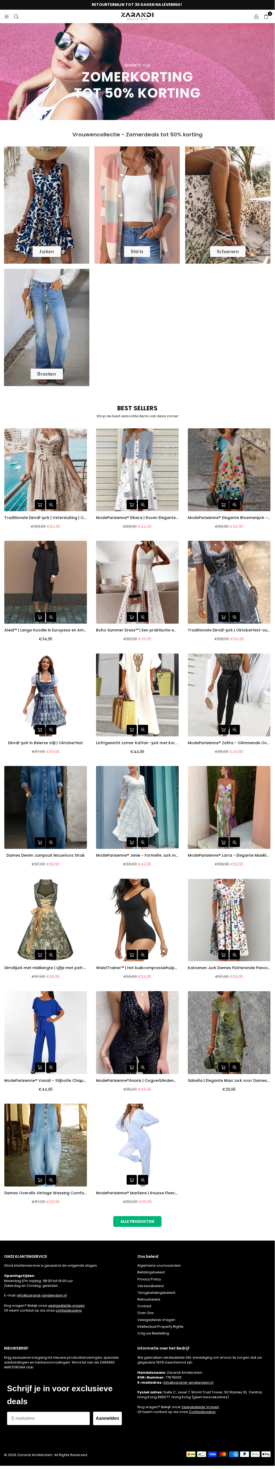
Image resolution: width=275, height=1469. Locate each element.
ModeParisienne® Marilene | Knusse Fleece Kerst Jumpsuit (137, 1193)
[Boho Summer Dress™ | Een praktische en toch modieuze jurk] (137, 582)
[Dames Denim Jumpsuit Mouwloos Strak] (45, 807)
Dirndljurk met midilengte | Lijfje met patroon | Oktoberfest (45, 967)
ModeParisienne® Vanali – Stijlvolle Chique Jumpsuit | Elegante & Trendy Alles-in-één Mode (45, 1080)
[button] (266, 16)
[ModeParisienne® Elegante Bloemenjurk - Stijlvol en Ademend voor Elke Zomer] (229, 469)
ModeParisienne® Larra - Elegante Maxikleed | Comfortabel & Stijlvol (229, 855)
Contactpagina (202, 1411)
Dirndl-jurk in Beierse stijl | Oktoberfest (45, 743)
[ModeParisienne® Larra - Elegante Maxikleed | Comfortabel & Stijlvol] (229, 807)
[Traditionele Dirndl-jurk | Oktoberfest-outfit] (229, 582)
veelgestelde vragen (66, 1305)
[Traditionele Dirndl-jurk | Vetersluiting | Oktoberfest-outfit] (45, 469)
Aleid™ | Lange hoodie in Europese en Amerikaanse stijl (45, 630)
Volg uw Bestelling (153, 1333)
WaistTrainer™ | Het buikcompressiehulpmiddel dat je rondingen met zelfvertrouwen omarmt (137, 967)
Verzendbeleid (150, 1285)
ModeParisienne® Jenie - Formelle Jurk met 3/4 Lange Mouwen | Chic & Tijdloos (137, 855)
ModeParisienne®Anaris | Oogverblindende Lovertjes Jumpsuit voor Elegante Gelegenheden (137, 1080)
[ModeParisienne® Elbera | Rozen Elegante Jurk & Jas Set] (137, 469)
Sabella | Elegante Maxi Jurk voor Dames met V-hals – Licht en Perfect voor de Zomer (229, 1080)
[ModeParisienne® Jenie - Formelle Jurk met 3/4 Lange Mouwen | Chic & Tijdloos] (137, 807)
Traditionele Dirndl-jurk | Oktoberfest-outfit (229, 630)
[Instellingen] (256, 16)
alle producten (137, 1221)
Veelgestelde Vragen (156, 1319)
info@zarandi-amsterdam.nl (42, 1295)
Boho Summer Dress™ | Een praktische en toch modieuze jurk (137, 630)
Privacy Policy (149, 1279)
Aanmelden (107, 1418)
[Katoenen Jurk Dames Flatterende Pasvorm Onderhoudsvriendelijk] (229, 920)
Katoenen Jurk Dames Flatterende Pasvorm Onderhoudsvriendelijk (229, 967)
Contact (144, 1306)
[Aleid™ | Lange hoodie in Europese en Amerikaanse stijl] (45, 582)
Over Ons (145, 1312)
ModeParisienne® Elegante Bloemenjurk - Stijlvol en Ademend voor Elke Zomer (229, 517)
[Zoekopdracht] (16, 16)
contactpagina (69, 1310)
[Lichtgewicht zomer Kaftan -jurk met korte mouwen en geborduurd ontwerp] (137, 695)
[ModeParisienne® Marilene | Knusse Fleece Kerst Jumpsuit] (137, 1145)
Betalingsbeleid (151, 1272)
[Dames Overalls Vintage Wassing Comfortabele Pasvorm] (45, 1145)
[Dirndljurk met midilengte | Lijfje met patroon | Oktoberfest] (45, 920)
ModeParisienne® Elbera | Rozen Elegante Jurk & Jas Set (137, 517)
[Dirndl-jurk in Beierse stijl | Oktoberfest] (45, 695)
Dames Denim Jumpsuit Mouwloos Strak (45, 855)
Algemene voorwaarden (159, 1265)
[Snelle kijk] (51, 504)
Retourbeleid (148, 1299)
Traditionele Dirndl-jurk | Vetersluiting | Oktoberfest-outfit (45, 517)
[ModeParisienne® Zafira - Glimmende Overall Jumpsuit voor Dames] (229, 695)
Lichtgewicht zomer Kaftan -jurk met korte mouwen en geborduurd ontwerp (137, 743)
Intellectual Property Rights (160, 1326)
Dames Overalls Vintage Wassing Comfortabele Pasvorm (45, 1193)
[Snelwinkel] (40, 504)
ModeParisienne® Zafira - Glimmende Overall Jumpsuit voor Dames (229, 743)
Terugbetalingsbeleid (156, 1292)
